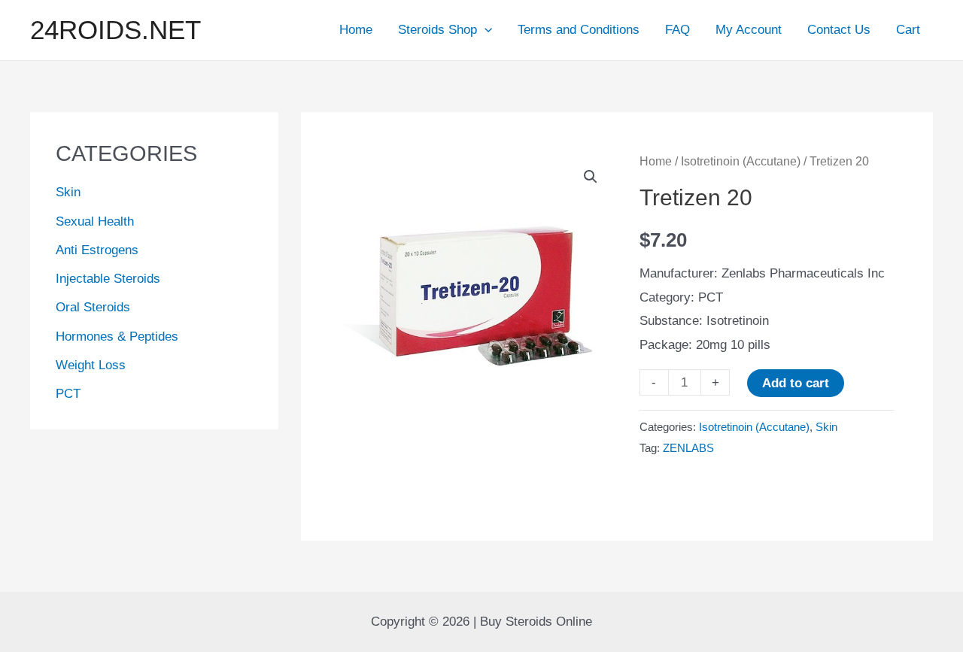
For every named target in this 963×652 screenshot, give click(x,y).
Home (355, 30)
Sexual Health (95, 221)
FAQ (677, 30)
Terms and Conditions (578, 30)
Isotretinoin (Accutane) (740, 161)
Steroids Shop (437, 30)
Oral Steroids (93, 307)
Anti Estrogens (97, 250)
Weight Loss (91, 365)
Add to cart (795, 383)
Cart (908, 30)
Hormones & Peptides (117, 336)
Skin (68, 192)
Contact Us (838, 30)
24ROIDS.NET (115, 29)
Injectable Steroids (108, 278)
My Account (748, 30)
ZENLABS (688, 447)
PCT (68, 394)
